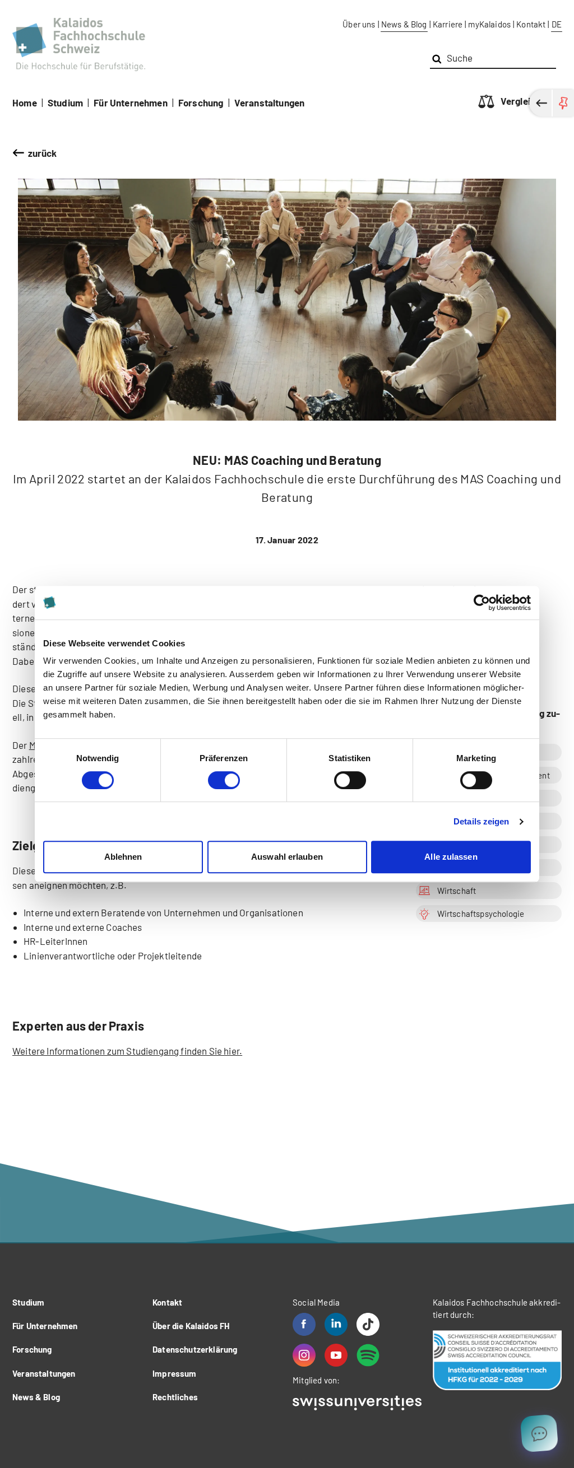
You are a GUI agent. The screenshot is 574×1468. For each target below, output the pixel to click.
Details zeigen (481, 821)
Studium (65, 102)
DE (557, 24)
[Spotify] (368, 1355)
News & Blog (404, 24)
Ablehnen (123, 856)
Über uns (358, 24)
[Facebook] (304, 1324)
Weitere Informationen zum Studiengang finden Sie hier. (127, 1050)
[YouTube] (336, 1355)
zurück (42, 153)
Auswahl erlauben (287, 856)
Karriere (447, 24)
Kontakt (530, 24)
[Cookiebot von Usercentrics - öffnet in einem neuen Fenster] (482, 602)
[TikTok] (368, 1324)
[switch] (224, 780)
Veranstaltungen (269, 102)
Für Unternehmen (131, 102)
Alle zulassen (450, 856)
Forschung (201, 102)
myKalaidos (489, 24)
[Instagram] (304, 1355)
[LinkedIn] (336, 1324)
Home (24, 102)
